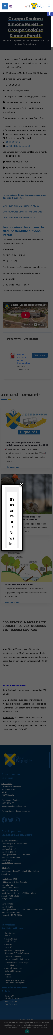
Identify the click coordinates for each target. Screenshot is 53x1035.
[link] (50, 13)
